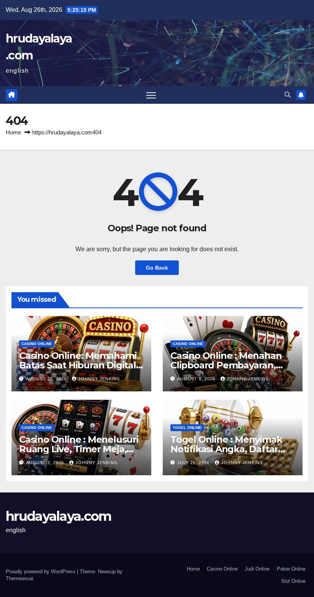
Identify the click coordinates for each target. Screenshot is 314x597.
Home (13, 132)
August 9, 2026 (197, 378)
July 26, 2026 (194, 462)
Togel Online (187, 427)
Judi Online (257, 569)
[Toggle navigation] (151, 95)
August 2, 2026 (45, 462)
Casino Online (36, 344)
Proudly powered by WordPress (41, 571)
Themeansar (19, 578)
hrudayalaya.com (58, 516)
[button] (288, 95)
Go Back (157, 268)
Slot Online (293, 581)
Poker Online (291, 569)
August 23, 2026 (47, 378)
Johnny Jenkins (99, 378)
